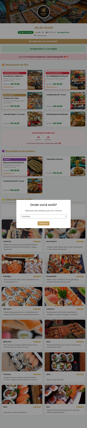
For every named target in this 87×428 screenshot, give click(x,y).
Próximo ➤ (43, 223)
